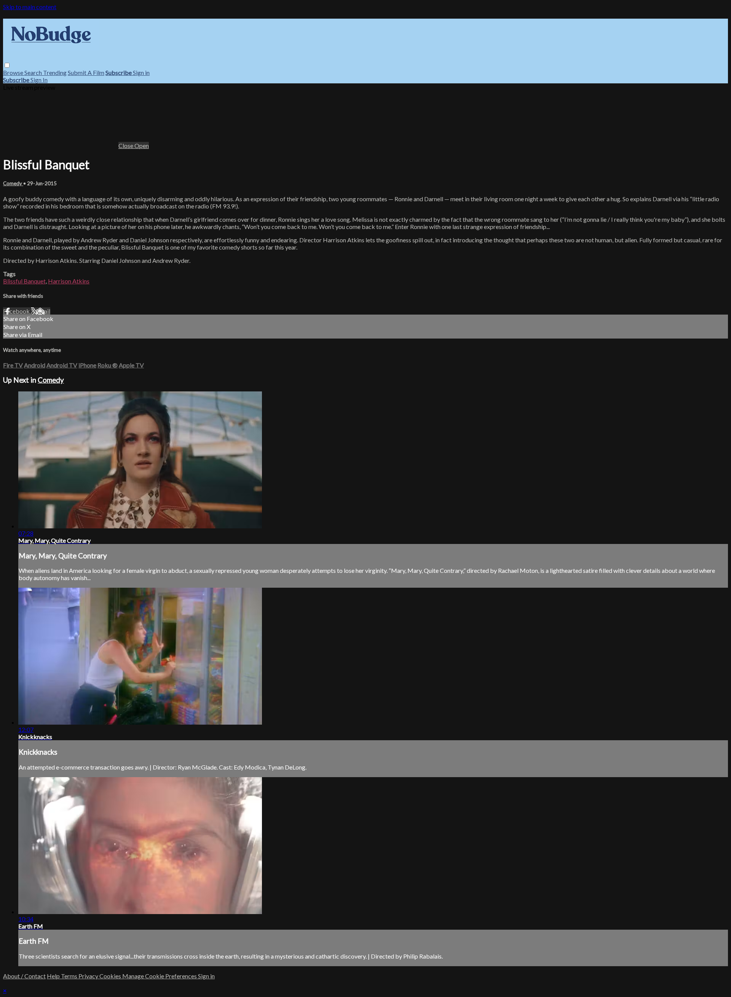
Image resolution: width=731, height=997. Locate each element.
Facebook (17, 311)
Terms (69, 976)
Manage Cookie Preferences (160, 976)
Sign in (141, 72)
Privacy (88, 976)
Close (126, 145)
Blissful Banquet (24, 281)
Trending (55, 72)
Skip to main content (29, 6)
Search (33, 72)
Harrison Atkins (68, 281)
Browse (13, 72)
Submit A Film (86, 72)
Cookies (110, 976)
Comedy (13, 183)
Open (141, 145)
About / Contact (24, 976)
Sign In (39, 79)
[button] (7, 65)
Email (43, 311)
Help (54, 976)
